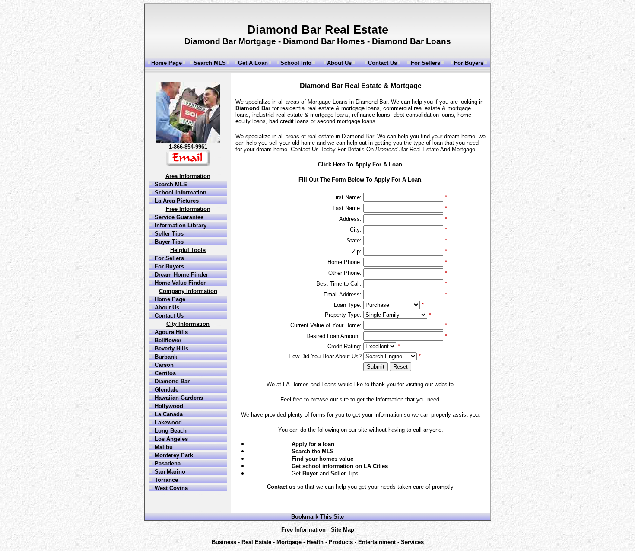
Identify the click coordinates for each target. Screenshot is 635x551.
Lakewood (167, 422)
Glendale (165, 389)
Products (341, 542)
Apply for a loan (313, 444)
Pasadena (167, 463)
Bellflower (167, 340)
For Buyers (468, 63)
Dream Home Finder (180, 274)
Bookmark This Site (317, 516)
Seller (338, 473)
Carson (163, 365)
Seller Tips (168, 233)
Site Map (342, 529)
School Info (295, 63)
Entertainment (377, 542)
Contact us (281, 487)
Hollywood (168, 406)
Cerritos (164, 373)
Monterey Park (173, 455)
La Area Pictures (176, 200)
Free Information (303, 529)
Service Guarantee (178, 217)
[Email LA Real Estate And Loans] (188, 163)
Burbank (165, 357)
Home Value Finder (179, 283)
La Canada (168, 414)
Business (224, 542)
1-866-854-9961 (188, 146)
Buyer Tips (168, 242)
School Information (179, 192)
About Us (339, 63)
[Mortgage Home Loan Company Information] (188, 141)
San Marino (169, 471)
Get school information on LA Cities (340, 466)
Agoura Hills (170, 332)
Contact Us (382, 63)
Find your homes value (322, 458)
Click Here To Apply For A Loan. (361, 164)
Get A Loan (253, 63)
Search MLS (210, 63)
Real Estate (256, 542)
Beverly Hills (170, 348)
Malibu (163, 447)
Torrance (165, 480)
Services (412, 542)
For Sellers (425, 63)
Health (315, 542)
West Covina (170, 488)
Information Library (179, 225)
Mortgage (289, 542)
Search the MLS (313, 451)
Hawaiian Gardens (178, 398)
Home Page (166, 63)
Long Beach (170, 430)
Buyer (310, 473)
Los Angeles (170, 439)
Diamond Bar (171, 381)
